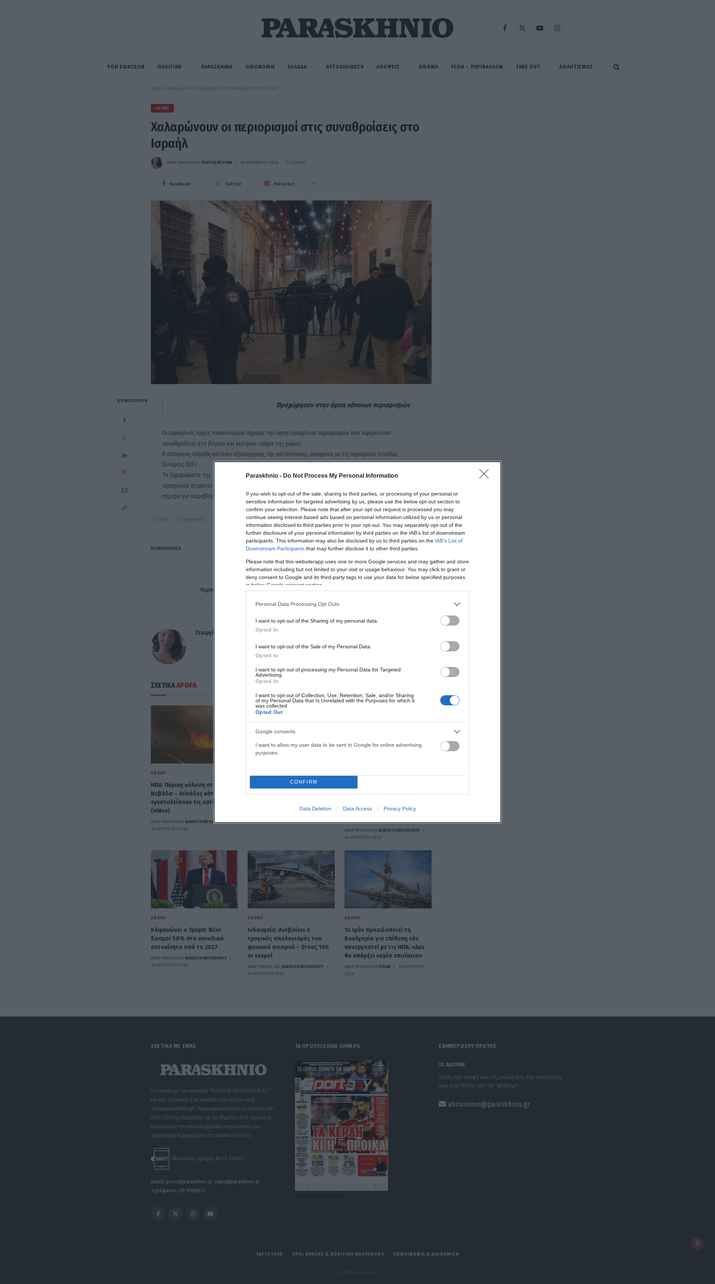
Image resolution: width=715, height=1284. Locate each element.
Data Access (357, 809)
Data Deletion (315, 809)
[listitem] (357, 604)
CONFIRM (304, 782)
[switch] (450, 621)
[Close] (486, 476)
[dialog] (357, 642)
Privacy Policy (400, 809)
